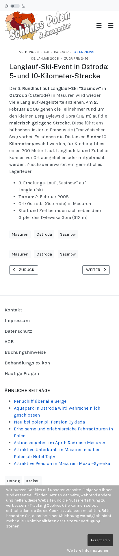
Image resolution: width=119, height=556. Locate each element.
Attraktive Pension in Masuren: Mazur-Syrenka (62, 463)
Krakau (33, 481)
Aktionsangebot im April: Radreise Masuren (59, 442)
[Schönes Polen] (39, 25)
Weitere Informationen (88, 550)
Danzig (13, 481)
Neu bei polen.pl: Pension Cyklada (49, 422)
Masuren (20, 234)
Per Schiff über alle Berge (40, 401)
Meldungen (29, 52)
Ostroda (44, 234)
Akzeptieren (100, 540)
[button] (110, 25)
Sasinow (68, 234)
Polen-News (83, 52)
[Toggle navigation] (99, 25)
